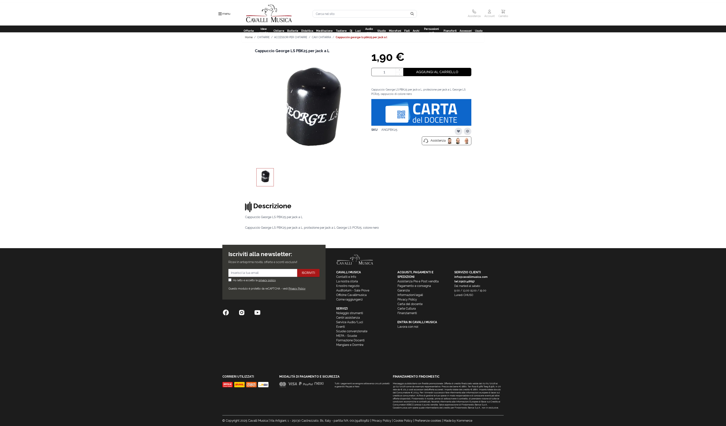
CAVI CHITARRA (321, 37)
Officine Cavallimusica (351, 295)
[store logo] (269, 14)
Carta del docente (410, 304)
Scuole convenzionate (351, 331)
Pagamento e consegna (414, 286)
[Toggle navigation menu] (220, 14)
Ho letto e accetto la (254, 280)
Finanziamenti (407, 313)
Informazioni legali (410, 295)
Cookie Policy (402, 420)
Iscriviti (308, 273)
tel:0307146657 (464, 281)
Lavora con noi (407, 326)
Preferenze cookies (428, 420)
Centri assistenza (348, 317)
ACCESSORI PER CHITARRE (290, 37)
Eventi (340, 326)
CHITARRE (263, 37)
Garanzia (403, 290)
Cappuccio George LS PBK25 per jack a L (361, 37)
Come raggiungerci (349, 299)
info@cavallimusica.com (471, 276)
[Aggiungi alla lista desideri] (458, 131)
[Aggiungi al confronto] (467, 131)
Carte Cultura (406, 308)
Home (249, 37)
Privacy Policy (297, 288)
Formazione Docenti (350, 340)
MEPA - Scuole (346, 336)
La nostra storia (347, 281)
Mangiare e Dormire (349, 345)
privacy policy (267, 280)
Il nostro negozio (348, 286)
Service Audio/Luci (349, 322)
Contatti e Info (346, 277)
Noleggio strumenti (349, 313)
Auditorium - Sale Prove (352, 290)
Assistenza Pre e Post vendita (418, 281)
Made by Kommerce (458, 420)
